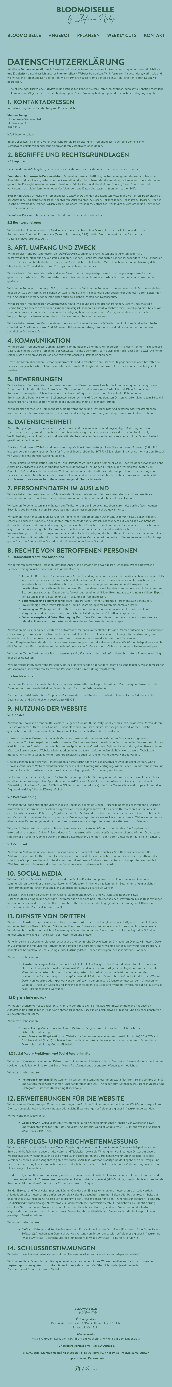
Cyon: (25, 1028)
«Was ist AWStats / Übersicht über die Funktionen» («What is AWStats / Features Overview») (80, 1237)
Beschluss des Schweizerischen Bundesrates (35, 509)
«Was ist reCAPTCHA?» (36, 1131)
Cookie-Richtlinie (62, 1044)
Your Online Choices (119, 785)
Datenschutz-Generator (83, 1254)
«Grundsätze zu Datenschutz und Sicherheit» (50, 972)
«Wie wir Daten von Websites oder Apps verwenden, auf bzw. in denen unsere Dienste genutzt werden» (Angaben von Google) (91, 980)
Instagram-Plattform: (36, 1079)
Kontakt (154, 35)
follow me (89, 1368)
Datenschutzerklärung (94, 972)
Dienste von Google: (35, 964)
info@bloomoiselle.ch (21, 134)
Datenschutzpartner (117, 1254)
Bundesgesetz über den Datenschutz (30, 234)
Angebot (59, 35)
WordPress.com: (32, 1036)
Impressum (75, 1358)
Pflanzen (88, 35)
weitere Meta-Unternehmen (45, 1083)
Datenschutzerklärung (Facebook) (58, 1088)
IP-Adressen (47, 934)
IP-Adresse (45, 813)
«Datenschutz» (130, 1028)
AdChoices (78, 781)
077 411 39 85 (110, 1353)
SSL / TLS (151, 447)
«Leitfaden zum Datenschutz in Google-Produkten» (116, 976)
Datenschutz (96, 1358)
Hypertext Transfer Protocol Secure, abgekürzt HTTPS (70, 451)
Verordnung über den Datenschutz (121, 234)
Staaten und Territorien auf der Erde (73, 505)
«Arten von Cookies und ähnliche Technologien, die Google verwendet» (78, 984)
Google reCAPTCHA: (35, 1122)
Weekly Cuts (122, 35)
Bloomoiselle (24, 35)
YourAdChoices (52, 785)
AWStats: (28, 1229)
